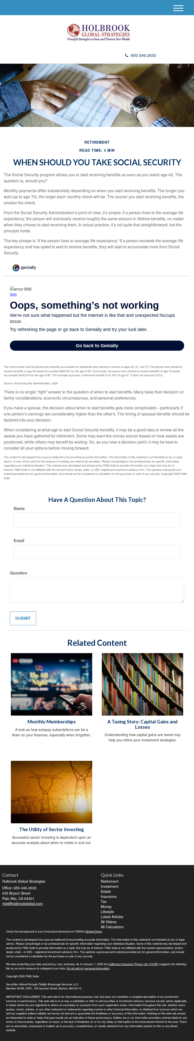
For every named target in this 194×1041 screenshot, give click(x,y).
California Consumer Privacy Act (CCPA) (133, 964)
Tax (104, 901)
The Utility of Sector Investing (51, 829)
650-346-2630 (143, 55)
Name (19, 508)
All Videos (108, 921)
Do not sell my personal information (87, 968)
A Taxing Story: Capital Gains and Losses (142, 724)
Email (19, 540)
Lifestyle (107, 911)
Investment (109, 886)
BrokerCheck (94, 931)
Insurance (109, 896)
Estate (106, 891)
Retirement (109, 881)
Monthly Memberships (52, 721)
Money (106, 906)
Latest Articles (112, 916)
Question (18, 573)
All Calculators (112, 926)
